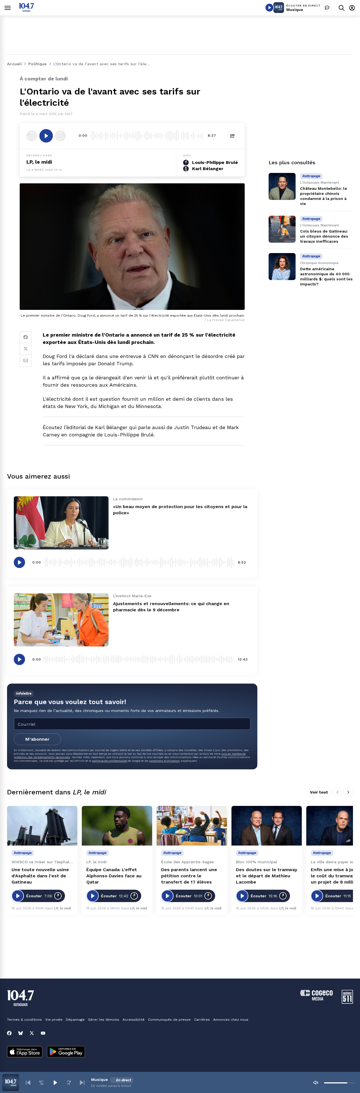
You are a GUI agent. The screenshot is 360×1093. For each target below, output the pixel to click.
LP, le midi (39, 162)
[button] (28, 1082)
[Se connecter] (352, 7)
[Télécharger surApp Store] (24, 1052)
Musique (294, 9)
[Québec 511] (347, 1002)
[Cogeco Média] (316, 999)
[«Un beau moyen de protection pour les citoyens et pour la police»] (61, 522)
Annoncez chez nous (230, 1020)
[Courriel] (26, 361)
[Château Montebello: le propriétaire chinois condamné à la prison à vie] (282, 186)
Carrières (202, 1020)
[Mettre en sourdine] (316, 1083)
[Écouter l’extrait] (46, 136)
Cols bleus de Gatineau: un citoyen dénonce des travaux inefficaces (324, 236)
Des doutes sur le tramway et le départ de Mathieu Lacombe (266, 876)
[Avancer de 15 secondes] (60, 135)
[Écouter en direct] (269, 7)
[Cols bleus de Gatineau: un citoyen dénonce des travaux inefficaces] (282, 229)
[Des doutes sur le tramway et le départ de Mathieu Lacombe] (266, 826)
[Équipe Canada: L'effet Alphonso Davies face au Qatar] (117, 826)
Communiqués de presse (169, 1020)
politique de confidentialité (109, 760)
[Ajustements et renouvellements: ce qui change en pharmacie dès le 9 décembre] (61, 619)
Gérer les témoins (103, 1020)
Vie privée (53, 1020)
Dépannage (75, 1020)
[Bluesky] (20, 1033)
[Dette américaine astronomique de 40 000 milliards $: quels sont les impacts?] (282, 266)
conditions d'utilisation (164, 760)
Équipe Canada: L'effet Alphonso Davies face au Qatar (113, 876)
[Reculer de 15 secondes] (31, 135)
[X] (32, 1033)
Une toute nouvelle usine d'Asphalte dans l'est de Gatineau (40, 876)
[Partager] (232, 135)
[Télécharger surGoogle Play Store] (66, 1052)
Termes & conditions (24, 1020)
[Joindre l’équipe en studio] (327, 7)
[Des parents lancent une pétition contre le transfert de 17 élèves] (192, 826)
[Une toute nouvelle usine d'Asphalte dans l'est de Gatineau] (42, 826)
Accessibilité (134, 1020)
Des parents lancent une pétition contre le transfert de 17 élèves (189, 876)
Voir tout (319, 792)
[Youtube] (43, 1033)
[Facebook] (26, 337)
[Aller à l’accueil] (26, 10)
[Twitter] (26, 349)
